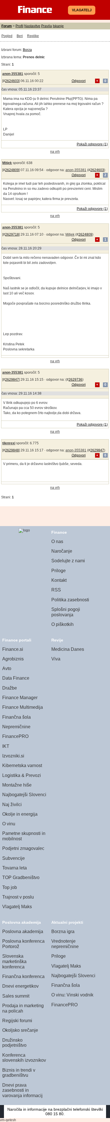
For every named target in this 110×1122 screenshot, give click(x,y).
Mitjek (7, 163)
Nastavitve (32, 26)
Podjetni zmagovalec (23, 848)
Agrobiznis (13, 658)
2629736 (75, 380)
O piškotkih (62, 624)
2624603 (12, 81)
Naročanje (61, 551)
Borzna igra (62, 931)
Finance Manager (20, 697)
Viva (55, 658)
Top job (9, 887)
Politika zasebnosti (70, 599)
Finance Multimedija (22, 707)
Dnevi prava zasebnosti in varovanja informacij (22, 1090)
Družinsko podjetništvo (14, 1043)
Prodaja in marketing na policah (23, 1008)
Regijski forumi (17, 1020)
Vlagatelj (82, 10)
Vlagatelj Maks (17, 906)
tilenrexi (8, 443)
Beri (20, 36)
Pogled (6, 36)
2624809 (12, 170)
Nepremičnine (16, 726)
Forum (6, 26)
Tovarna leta (14, 867)
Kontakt (59, 580)
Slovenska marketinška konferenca (14, 961)
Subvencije (13, 858)
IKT (5, 746)
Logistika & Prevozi (21, 775)
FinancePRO (15, 736)
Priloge (58, 570)
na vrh (55, 152)
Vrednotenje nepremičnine (65, 944)
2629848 (12, 450)
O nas (57, 541)
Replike (33, 36)
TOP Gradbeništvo (20, 877)
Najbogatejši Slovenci (24, 794)
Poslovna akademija (22, 931)
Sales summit (15, 996)
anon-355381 (12, 74)
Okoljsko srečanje (20, 1030)
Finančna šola (16, 717)
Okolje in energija (20, 814)
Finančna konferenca (23, 976)
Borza (27, 50)
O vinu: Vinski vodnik (72, 994)
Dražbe (9, 688)
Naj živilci (12, 804)
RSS (56, 589)
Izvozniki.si (13, 755)
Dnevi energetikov (20, 986)
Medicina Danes (67, 649)
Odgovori (79, 81)
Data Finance (15, 678)
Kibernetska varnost (22, 765)
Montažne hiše (17, 785)
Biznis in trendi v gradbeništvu (18, 1073)
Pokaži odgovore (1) (92, 144)
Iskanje (58, 26)
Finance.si (12, 649)
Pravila (46, 26)
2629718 (12, 234)
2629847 (12, 380)
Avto (6, 668)
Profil (19, 26)
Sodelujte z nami (68, 560)
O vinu (8, 823)
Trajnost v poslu (18, 897)
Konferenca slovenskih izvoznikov (24, 1058)
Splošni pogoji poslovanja (65, 612)
